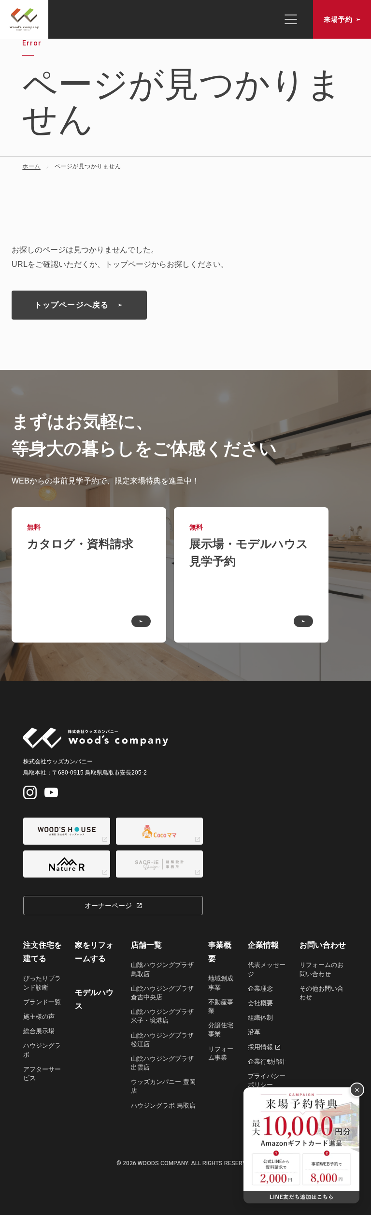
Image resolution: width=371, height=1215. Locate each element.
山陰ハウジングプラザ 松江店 (162, 1040)
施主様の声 (39, 1016)
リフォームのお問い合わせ (321, 969)
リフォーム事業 (220, 1053)
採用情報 (260, 1047)
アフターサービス (42, 1074)
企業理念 (260, 988)
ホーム (31, 166)
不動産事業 (220, 1006)
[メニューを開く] (290, 19)
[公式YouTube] (51, 792)
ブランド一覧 (42, 1002)
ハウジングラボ (42, 1050)
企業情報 (263, 945)
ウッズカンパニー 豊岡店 (163, 1086)
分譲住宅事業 (220, 1030)
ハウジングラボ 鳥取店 (163, 1105)
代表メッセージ (266, 969)
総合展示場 (39, 1031)
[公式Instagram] (30, 792)
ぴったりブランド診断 (42, 983)
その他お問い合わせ (321, 993)
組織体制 (260, 1017)
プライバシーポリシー (266, 1080)
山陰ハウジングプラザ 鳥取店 (162, 969)
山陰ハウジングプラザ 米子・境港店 (162, 1016)
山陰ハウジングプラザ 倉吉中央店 (162, 993)
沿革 (254, 1032)
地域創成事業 (220, 983)
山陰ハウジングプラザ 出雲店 (162, 1063)
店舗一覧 (146, 945)
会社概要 (260, 1003)
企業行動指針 (266, 1061)
